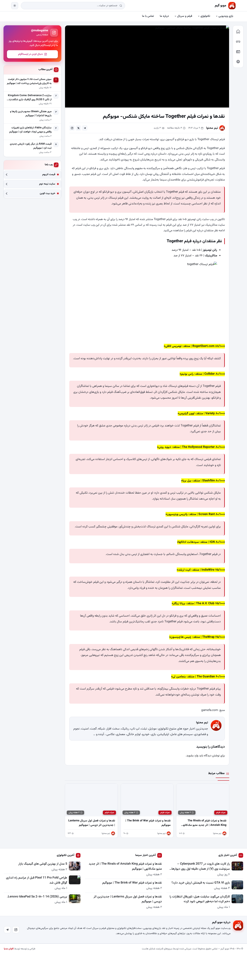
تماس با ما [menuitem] (148, 16)
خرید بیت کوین (47, 193)
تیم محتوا (212, 128)
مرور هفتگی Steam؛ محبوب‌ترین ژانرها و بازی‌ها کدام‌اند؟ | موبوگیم (31, 114)
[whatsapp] (72, 128)
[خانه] (238, 31)
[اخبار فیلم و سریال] (238, 51)
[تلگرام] (7, 929)
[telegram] (84, 128)
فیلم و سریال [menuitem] (184, 16)
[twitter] (78, 128)
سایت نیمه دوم (47, 184)
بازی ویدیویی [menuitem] (225, 16)
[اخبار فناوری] (238, 61)
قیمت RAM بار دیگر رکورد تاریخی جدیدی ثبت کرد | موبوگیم (31, 146)
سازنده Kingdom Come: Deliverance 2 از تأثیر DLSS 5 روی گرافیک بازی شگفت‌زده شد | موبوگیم (29, 98)
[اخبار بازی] (238, 41)
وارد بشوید (192, 755)
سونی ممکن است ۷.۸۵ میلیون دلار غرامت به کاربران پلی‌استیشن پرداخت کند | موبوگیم (29, 81)
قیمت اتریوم (48, 174)
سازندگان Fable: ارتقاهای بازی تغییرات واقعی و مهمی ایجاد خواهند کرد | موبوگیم (30, 130)
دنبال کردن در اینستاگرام (30, 54)
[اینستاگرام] (15, 929)
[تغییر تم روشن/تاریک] (14, 5)
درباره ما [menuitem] (164, 16)
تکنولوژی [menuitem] (205, 16)
